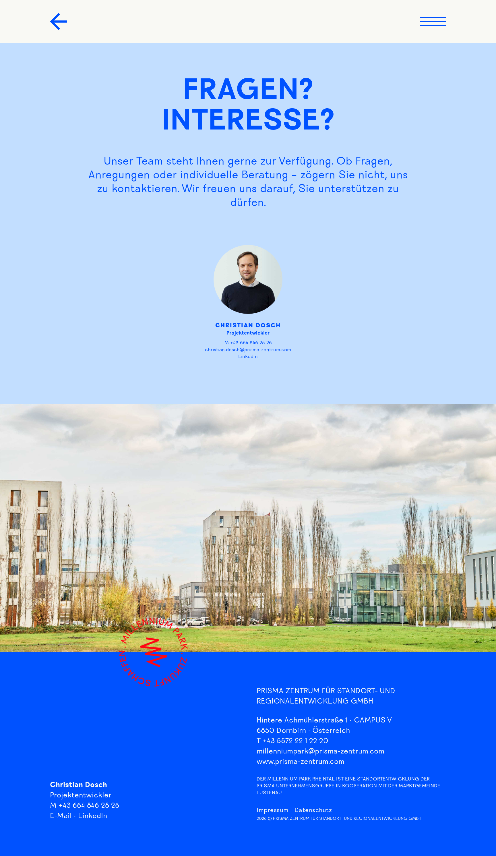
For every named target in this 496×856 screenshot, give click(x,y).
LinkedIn (248, 357)
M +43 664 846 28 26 (248, 343)
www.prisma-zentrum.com (300, 762)
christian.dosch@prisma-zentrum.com (248, 350)
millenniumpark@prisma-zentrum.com (320, 751)
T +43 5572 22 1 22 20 (292, 741)
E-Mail (61, 816)
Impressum (273, 811)
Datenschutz (313, 811)
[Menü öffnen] (433, 21)
